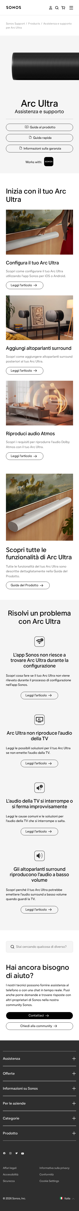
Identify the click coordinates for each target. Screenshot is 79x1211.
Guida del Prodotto (24, 585)
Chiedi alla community (36, 1026)
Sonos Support (15, 23)
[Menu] (71, 7)
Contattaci (36, 1015)
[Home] (13, 8)
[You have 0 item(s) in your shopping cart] (63, 7)
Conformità (47, 1174)
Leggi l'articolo (21, 285)
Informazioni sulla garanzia (42, 148)
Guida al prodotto (42, 127)
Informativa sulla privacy (54, 1168)
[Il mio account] (50, 7)
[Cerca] (56, 7)
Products (34, 23)
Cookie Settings (49, 1181)
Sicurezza (9, 1181)
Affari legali (9, 1168)
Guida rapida (42, 138)
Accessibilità (10, 1174)
